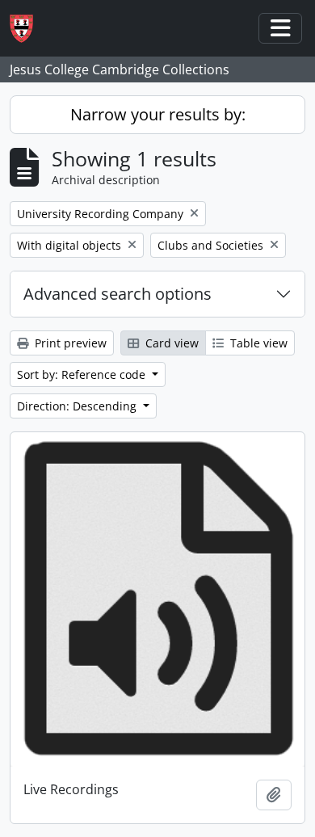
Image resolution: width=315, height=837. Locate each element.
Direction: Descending (78, 406)
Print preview (69, 343)
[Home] (28, 28)
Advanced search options (117, 294)
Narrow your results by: (158, 114)
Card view (170, 343)
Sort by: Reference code (83, 374)
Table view (257, 343)
